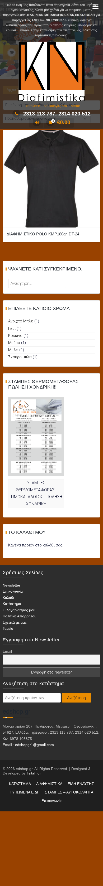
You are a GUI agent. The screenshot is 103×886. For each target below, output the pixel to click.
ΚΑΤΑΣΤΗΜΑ (20, 784)
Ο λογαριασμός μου (19, 610)
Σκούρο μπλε (20, 357)
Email (7, 651)
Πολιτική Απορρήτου (19, 616)
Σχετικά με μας (15, 622)
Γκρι (12, 328)
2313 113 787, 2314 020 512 (57, 114)
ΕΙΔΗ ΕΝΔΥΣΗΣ (81, 784)
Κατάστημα (12, 604)
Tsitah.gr (34, 773)
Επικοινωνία (13, 591)
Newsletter (11, 585)
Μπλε (13, 349)
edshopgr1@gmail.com (34, 745)
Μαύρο (14, 342)
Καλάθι (8, 597)
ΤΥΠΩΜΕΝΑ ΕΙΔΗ (25, 792)
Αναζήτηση (76, 697)
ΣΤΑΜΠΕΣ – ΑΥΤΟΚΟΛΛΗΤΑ (69, 792)
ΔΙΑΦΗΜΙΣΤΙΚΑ (49, 784)
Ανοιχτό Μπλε (20, 321)
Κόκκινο (15, 335)
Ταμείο (8, 628)
